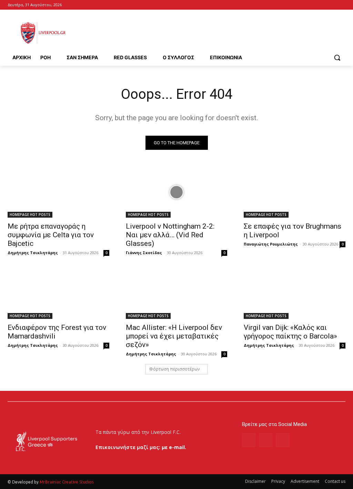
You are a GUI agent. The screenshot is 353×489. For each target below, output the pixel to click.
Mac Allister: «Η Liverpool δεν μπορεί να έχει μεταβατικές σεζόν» (174, 336)
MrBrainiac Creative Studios (66, 482)
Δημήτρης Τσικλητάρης (33, 252)
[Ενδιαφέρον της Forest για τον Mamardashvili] (58, 293)
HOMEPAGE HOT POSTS (30, 214)
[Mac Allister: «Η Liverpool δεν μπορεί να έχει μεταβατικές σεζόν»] (177, 293)
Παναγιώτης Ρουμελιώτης (271, 244)
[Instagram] (265, 440)
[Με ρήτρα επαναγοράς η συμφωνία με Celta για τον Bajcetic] (58, 192)
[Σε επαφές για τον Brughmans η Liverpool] (294, 192)
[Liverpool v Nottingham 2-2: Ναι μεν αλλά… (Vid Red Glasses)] (177, 192)
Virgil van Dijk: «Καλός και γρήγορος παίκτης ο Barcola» (290, 331)
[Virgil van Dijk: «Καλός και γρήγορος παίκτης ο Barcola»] (294, 293)
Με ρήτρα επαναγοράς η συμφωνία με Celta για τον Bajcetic (51, 235)
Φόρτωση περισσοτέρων (174, 369)
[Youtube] (341, 5)
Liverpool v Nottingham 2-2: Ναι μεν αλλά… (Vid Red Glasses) (170, 235)
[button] (337, 57)
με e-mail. (174, 447)
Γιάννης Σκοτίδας (144, 252)
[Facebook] (332, 5)
